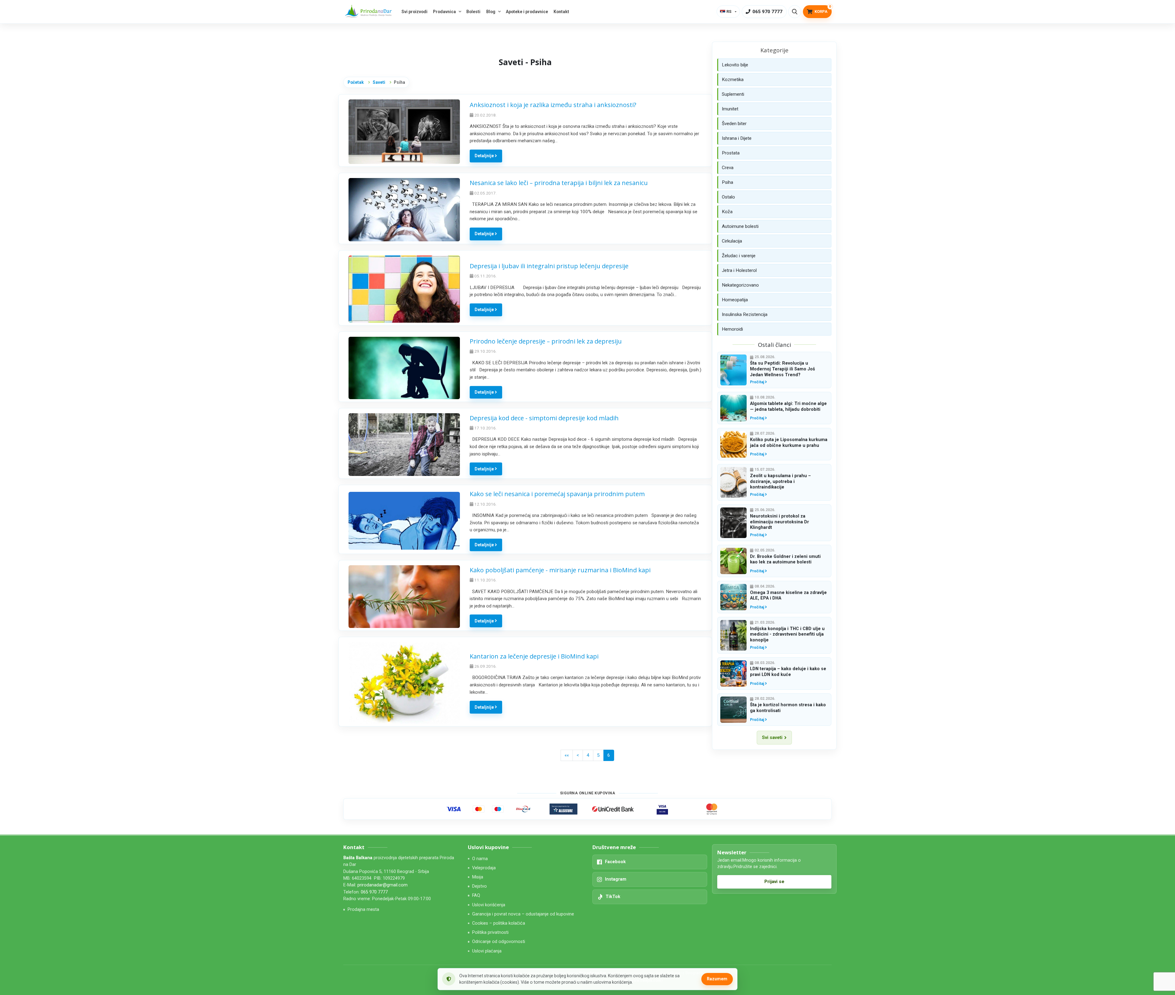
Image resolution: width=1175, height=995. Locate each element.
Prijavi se (774, 881)
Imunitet (730, 109)
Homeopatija (735, 300)
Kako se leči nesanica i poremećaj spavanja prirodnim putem (557, 494)
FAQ (476, 895)
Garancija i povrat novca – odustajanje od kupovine (523, 914)
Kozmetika (733, 79)
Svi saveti (772, 737)
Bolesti (473, 11)
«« (567, 755)
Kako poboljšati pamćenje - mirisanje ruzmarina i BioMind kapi (560, 570)
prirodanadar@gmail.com (382, 885)
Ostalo (728, 197)
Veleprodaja (484, 868)
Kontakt (561, 11)
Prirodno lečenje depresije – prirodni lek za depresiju (546, 341)
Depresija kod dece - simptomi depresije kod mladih (544, 418)
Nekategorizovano (740, 285)
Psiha (727, 182)
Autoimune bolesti (740, 226)
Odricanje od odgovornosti (498, 941)
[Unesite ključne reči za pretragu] (794, 11)
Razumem (717, 978)
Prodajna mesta (363, 909)
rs (728, 11)
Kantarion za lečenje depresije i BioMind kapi (534, 656)
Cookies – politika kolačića (498, 923)
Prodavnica (444, 11)
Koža (727, 211)
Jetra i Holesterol (739, 270)
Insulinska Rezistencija (744, 314)
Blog (490, 11)
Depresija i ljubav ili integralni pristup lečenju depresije (549, 266)
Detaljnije (485, 155)
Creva (727, 167)
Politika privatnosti (490, 932)
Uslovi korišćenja (488, 905)
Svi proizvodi (414, 11)
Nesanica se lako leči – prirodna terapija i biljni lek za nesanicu (559, 183)
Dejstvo (479, 886)
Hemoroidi (732, 329)
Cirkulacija (732, 241)
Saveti (379, 82)
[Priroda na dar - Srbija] (369, 11)
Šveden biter (734, 123)
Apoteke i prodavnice (527, 11)
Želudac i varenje (738, 255)
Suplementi (733, 94)
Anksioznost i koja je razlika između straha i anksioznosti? (553, 105)
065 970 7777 (374, 892)
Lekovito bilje (735, 65)
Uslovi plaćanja (487, 951)
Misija (477, 877)
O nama (480, 858)
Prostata (731, 153)
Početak (356, 82)
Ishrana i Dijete (737, 138)
